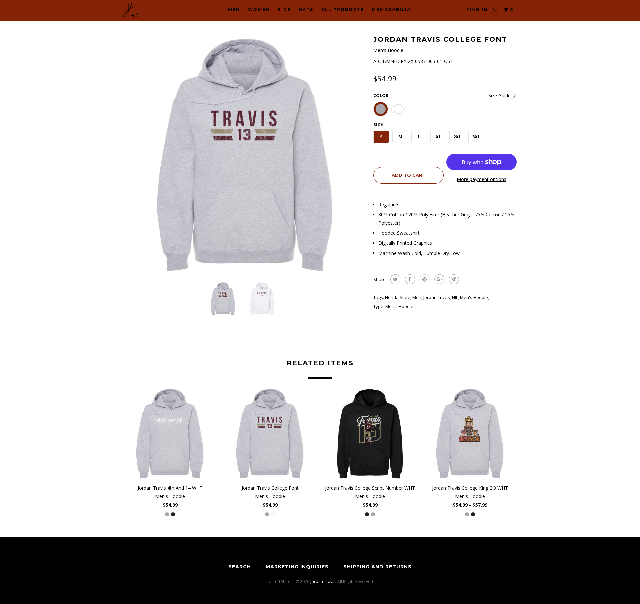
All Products (342, 9)
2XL (457, 137)
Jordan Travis (436, 297)
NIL (455, 297)
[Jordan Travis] (157, 11)
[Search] (495, 9)
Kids (284, 9)
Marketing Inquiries (297, 567)
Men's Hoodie (474, 297)
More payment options (481, 179)
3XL (476, 137)
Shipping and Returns (377, 567)
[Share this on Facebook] (409, 279)
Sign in (477, 9)
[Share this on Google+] (438, 279)
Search (239, 567)
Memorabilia (391, 9)
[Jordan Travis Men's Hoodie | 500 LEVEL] (245, 155)
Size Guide (500, 95)
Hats (306, 9)
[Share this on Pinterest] (424, 279)
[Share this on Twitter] (394, 279)
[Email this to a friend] (453, 279)
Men (234, 9)
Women (259, 9)
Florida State (397, 297)
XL (438, 137)
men (416, 297)
